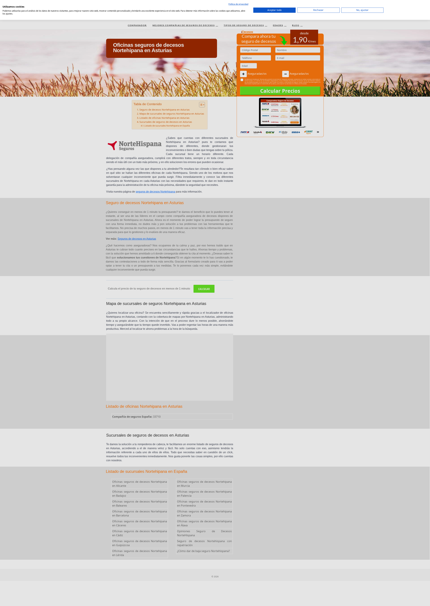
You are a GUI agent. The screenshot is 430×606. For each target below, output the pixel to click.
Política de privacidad (238, 4)
